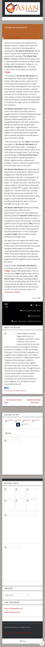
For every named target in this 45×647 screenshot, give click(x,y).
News (34, 310)
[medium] (25, 424)
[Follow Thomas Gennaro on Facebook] (5, 388)
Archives (7, 633)
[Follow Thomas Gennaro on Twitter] (8, 388)
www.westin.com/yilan (12, 292)
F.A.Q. (12, 633)
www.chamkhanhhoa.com (13, 608)
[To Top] (41, 643)
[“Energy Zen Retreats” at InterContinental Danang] (21, 493)
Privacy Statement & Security (24, 633)
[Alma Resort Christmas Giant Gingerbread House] (21, 504)
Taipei (19, 321)
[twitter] (18, 421)
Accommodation (27, 310)
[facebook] (9, 421)
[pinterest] (26, 421)
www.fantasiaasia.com (12, 612)
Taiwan (38, 310)
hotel (15, 321)
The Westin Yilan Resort (34, 321)
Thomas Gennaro (35, 316)
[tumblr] (18, 424)
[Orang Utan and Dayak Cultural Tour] (9, 504)
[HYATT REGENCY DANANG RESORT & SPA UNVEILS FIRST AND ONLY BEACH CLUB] (32, 493)
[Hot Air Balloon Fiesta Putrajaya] (32, 504)
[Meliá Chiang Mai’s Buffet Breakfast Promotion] (9, 493)
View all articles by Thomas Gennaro (15, 390)
